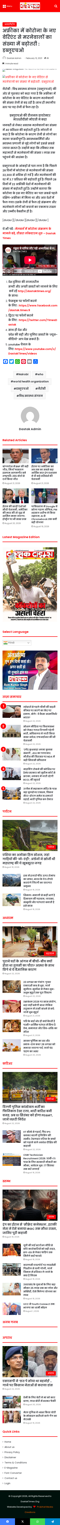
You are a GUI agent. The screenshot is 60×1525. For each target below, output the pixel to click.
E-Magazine (11, 1467)
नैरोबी (42, 389)
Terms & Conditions (15, 1462)
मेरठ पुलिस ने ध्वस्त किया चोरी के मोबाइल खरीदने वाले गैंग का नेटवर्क (40, 1416)
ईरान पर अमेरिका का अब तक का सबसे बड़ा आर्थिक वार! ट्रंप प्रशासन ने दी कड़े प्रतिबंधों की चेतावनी (44, 473)
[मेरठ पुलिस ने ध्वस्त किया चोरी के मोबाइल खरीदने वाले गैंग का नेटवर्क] (11, 1417)
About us (9, 1447)
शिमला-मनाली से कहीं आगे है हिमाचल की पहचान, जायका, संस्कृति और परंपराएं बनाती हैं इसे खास (39, 900)
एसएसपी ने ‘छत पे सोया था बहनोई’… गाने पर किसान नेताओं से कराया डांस (27, 1383)
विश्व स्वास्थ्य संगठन (31, 396)
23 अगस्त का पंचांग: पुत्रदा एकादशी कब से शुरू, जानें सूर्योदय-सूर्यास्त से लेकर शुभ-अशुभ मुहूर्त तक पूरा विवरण (39, 987)
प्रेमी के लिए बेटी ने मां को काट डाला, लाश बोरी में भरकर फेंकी (39, 1399)
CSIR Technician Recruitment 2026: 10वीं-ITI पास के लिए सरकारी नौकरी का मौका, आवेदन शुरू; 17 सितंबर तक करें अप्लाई (39, 1162)
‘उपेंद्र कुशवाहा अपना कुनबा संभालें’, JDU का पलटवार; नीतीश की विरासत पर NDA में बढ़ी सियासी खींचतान (39, 755)
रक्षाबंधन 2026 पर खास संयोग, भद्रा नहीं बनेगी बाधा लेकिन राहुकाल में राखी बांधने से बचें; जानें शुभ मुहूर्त (39, 1007)
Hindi (11, 642)
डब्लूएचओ (22, 389)
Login (7, 1483)
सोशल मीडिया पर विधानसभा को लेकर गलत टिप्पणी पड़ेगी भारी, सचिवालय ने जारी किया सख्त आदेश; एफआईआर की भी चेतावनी (39, 733)
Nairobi (23, 374)
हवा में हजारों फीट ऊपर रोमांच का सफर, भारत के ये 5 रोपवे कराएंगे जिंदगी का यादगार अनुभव (39, 881)
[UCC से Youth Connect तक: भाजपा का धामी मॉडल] (11, 1308)
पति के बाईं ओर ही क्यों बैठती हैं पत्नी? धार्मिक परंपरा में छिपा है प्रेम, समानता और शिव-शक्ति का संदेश (40, 1026)
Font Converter (13, 1473)
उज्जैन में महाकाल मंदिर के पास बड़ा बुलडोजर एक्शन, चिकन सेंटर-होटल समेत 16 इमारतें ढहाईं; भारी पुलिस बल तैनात (40, 794)
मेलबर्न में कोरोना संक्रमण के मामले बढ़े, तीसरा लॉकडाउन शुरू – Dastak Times (29, 233)
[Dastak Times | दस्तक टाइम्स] (30, 6)
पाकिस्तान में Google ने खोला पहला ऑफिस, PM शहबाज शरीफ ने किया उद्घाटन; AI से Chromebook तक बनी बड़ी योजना (44, 514)
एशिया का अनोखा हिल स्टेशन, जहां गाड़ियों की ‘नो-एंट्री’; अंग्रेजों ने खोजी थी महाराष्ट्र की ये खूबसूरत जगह (28, 859)
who (40, 374)
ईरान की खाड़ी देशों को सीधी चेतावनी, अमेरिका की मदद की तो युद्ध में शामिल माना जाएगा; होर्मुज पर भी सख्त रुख (15, 513)
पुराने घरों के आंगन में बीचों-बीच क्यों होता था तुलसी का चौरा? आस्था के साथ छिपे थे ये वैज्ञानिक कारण (28, 965)
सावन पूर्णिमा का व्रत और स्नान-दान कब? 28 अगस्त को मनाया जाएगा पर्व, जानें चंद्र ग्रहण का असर (39, 1046)
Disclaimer (10, 1457)
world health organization (31, 381)
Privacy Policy (12, 1452)
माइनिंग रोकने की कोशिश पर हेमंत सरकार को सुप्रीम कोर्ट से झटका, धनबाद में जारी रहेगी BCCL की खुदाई (39, 774)
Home (7, 1441)
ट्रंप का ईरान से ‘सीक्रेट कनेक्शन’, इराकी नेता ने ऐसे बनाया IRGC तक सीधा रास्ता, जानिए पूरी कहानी (29, 1228)
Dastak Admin (14, 58)
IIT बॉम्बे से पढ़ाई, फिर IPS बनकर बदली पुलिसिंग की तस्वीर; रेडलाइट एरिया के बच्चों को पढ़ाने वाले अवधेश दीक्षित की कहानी (40, 1139)
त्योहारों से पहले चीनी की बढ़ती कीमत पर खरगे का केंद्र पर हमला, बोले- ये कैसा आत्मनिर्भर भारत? (40, 712)
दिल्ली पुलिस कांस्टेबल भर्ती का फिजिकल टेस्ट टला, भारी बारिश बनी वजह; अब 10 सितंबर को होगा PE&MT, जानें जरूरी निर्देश (27, 1113)
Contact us (10, 1478)
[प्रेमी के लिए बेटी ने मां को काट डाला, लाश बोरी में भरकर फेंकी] (11, 1402)
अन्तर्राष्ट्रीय (9, 24)
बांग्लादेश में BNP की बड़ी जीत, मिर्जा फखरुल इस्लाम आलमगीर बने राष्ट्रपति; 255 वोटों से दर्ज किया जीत (15, 473)
